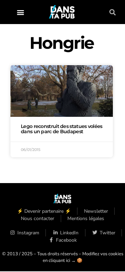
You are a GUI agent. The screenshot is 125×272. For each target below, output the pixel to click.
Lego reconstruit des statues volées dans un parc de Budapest (61, 129)
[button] (20, 12)
